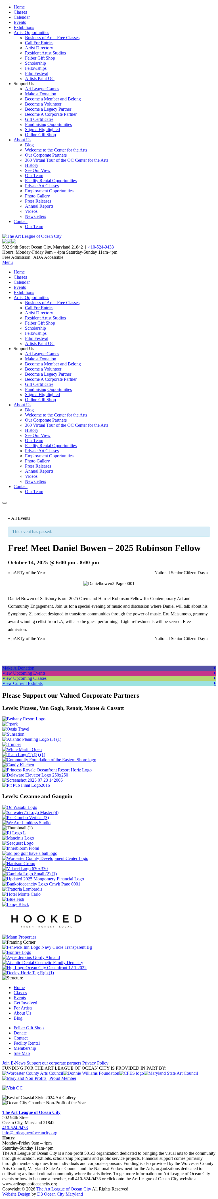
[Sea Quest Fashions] (17, 843)
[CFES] (131, 1073)
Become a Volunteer (43, 104)
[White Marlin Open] (22, 749)
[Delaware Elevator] (35, 775)
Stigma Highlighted (42, 129)
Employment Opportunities (49, 190)
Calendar (22, 17)
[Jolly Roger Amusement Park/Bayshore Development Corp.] (10, 723)
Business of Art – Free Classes (52, 37)
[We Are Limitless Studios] (26, 822)
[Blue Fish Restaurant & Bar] (13, 899)
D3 (40, 1194)
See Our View (38, 170)
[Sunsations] (13, 734)
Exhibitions (24, 27)
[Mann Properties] (19, 937)
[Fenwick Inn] (47, 947)
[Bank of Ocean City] (41, 884)
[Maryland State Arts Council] (91, 1073)
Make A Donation (18, 668)
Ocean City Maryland (63, 1194)
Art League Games (42, 88)
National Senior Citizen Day (181, 572)
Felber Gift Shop (40, 58)
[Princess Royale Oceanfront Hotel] (47, 769)
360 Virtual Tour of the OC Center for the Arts (66, 160)
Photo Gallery (37, 195)
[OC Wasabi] (19, 807)
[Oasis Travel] (15, 729)
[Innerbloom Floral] (20, 848)
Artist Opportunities (31, 32)
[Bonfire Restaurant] (16, 952)
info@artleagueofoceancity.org (29, 1132)
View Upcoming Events (23, 673)
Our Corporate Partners (46, 155)
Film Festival (36, 73)
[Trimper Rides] (11, 744)
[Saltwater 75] (30, 812)
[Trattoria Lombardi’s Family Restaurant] (22, 889)
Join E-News (14, 1063)
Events (20, 22)
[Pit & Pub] (26, 785)
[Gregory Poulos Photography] (15, 904)
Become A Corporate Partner (51, 114)
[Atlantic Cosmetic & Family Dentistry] (42, 962)
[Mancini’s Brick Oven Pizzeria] (18, 838)
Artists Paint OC (39, 78)
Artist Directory (39, 47)
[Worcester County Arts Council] (32, 1073)
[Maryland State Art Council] (171, 1073)
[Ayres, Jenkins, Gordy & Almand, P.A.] (31, 957)
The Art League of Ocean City (31, 1112)
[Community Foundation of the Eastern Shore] (49, 759)
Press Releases (38, 201)
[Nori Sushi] (32, 780)
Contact (21, 221)
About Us (22, 139)
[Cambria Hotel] (29, 873)
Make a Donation (40, 93)
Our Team (34, 175)
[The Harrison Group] (18, 863)
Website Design (16, 1194)
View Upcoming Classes (24, 678)
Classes (20, 12)
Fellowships (36, 68)
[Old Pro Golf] (29, 853)
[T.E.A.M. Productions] (23, 754)
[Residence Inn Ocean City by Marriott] (14, 832)
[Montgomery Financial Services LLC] (43, 878)
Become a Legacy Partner (48, 109)
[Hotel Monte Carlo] (21, 894)
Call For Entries (39, 42)
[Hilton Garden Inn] (44, 967)
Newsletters (35, 216)
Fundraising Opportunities (48, 124)
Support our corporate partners (54, 1063)
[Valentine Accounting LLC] (25, 868)
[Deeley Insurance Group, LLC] (28, 972)
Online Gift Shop (40, 134)
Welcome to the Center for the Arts (56, 150)
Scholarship (35, 63)
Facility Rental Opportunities (51, 180)
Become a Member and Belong (53, 98)
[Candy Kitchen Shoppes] (18, 764)
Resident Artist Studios (45, 53)
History (31, 165)
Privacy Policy (95, 1063)
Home (19, 7)
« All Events (19, 518)
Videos (31, 211)
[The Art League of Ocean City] (32, 236)
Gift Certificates (39, 119)
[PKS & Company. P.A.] (25, 817)
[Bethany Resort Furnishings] (23, 718)
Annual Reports (39, 206)
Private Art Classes (42, 185)
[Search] (4, 503)
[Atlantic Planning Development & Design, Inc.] (31, 739)
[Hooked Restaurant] (44, 931)
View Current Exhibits (22, 683)
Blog (29, 144)
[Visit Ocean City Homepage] (12, 1088)
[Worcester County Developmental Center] (45, 858)
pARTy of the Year (26, 572)
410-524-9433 (101, 247)
